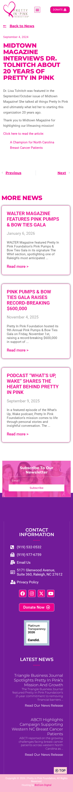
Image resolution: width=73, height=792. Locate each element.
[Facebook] (22, 593)
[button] (37, 10)
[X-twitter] (41, 593)
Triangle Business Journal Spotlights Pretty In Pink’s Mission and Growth (38, 680)
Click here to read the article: (23, 134)
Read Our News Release (44, 705)
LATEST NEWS (36, 662)
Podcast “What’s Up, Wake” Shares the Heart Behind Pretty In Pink (33, 384)
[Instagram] (32, 593)
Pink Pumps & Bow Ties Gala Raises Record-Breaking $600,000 (29, 300)
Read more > (18, 266)
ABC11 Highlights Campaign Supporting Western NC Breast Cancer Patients (37, 726)
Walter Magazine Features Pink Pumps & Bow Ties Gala (33, 219)
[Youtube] (50, 593)
